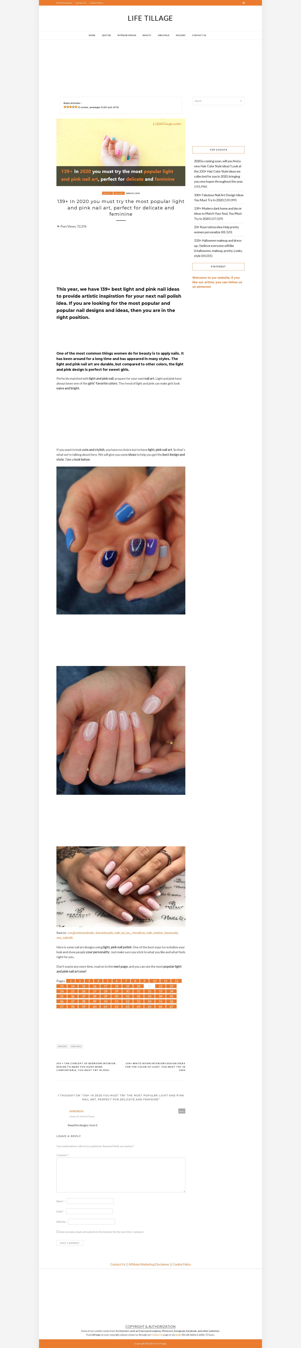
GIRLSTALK (163, 35)
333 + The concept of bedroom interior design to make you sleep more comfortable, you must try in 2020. (86, 1066)
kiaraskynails (104, 933)
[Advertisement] (143, 64)
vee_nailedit (64, 937)
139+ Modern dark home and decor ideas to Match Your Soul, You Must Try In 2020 (218, 213)
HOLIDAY (181, 35)
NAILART (119, 193)
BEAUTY (147, 35)
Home (92, 35)
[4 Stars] (73, 106)
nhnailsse (138, 933)
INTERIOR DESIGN (127, 35)
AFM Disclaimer (64, 3)
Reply (181, 1111)
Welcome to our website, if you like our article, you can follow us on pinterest (217, 282)
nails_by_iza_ (122, 933)
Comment (62, 1155)
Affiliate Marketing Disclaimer (149, 1264)
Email (60, 1211)
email (178, 1334)
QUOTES (106, 35)
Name (60, 1201)
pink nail (76, 1046)
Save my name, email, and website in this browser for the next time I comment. (101, 1231)
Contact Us (81, 3)
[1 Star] (65, 106)
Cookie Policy (96, 3)
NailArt (62, 1046)
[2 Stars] (67, 106)
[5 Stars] (76, 106)
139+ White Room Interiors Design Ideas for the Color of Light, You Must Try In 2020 (155, 1066)
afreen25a (77, 1111)
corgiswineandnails (81, 933)
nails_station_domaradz (162, 933)
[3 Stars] (70, 106)
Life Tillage (150, 18)
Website (61, 1221)
